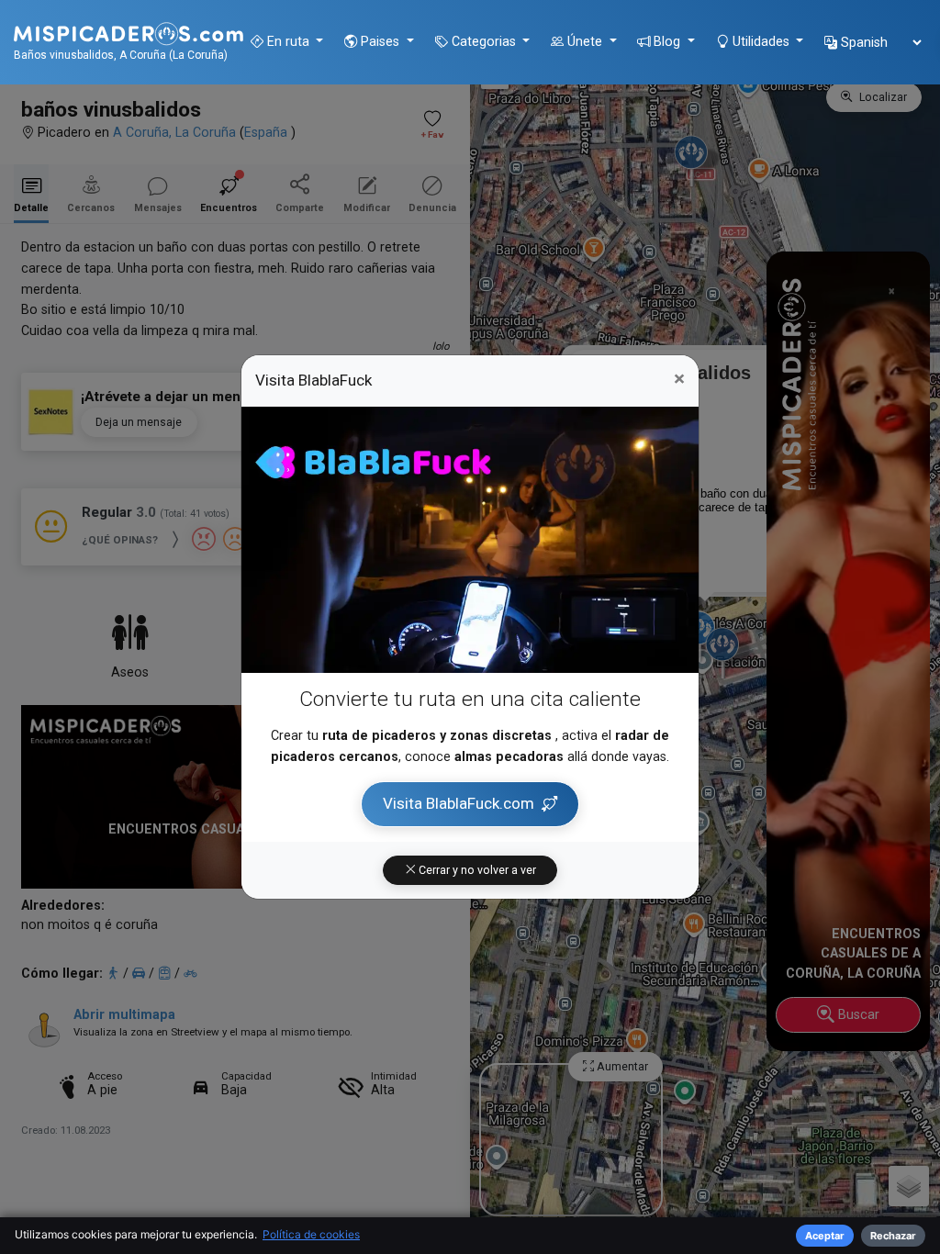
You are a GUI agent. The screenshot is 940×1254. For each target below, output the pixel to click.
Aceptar (825, 1235)
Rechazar (893, 1235)
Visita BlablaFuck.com (458, 803)
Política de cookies (311, 1234)
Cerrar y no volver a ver (476, 870)
